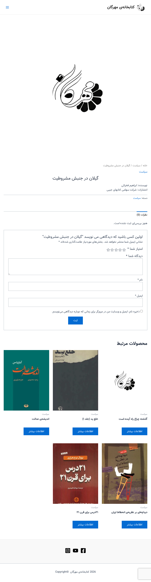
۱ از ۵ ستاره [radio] (124, 250)
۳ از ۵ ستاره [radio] (116, 250)
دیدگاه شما (134, 256)
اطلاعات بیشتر (134, 431)
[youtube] (75, 550)
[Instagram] (68, 550)
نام (140, 280)
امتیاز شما (135, 249)
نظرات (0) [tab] (142, 215)
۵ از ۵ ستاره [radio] (108, 250)
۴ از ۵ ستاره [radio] (112, 250)
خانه (145, 166)
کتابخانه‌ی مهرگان (121, 7)
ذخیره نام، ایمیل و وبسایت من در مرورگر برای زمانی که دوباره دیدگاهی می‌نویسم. (96, 312)
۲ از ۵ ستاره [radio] (120, 250)
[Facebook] (83, 550)
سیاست (136, 166)
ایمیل (139, 296)
